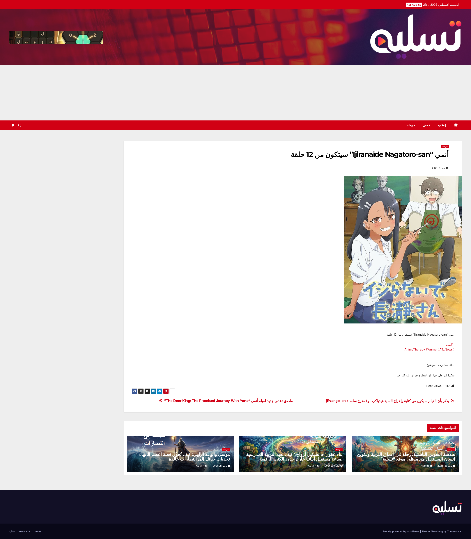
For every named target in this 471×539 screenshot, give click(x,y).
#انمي (450, 344)
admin (425, 465)
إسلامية (442, 125)
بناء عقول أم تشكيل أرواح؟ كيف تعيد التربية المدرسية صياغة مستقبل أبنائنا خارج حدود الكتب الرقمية (294, 457)
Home (38, 531)
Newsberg (437, 531)
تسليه (12, 531)
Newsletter (25, 531)
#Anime (431, 349)
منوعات (411, 125)
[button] (19, 125)
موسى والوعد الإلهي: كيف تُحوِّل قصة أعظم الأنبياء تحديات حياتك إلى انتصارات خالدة (184, 457)
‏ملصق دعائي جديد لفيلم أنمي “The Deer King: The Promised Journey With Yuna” (228, 401)
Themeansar (454, 531)
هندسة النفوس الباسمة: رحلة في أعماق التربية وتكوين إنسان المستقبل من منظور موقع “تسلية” (406, 457)
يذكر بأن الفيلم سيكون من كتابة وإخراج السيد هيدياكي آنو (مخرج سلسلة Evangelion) (387, 401)
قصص (426, 125)
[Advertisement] (235, 93)
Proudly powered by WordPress (401, 531)
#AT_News (445, 349)
